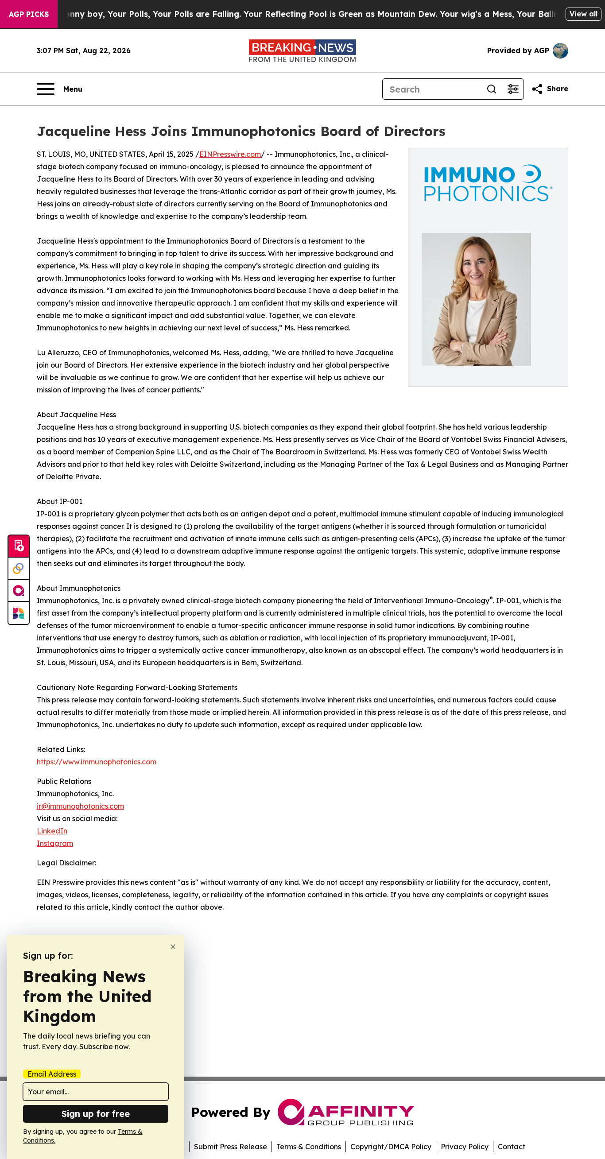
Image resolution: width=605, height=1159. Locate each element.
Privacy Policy (465, 1146)
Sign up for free (96, 1113)
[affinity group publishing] (18, 591)
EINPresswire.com (230, 154)
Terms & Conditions (308, 1146)
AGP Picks (29, 14)
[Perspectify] (18, 569)
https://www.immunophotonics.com (96, 761)
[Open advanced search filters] (513, 89)
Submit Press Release (230, 1146)
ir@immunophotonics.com (80, 806)
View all (583, 13)
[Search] (491, 89)
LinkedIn (52, 830)
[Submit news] (18, 546)
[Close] (173, 946)
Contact (511, 1146)
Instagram (55, 843)
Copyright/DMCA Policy (390, 1146)
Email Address (51, 1074)
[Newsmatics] (18, 613)
